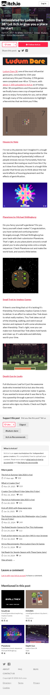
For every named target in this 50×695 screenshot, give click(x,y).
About (6, 669)
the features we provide (28, 462)
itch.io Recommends (15, 35)
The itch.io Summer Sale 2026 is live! (17, 474)
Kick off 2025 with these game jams (16, 508)
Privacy (36, 683)
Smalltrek (5, 611)
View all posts (6, 560)
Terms (20, 683)
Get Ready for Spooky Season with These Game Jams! (24, 552)
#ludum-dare (12, 430)
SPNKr (21, 32)
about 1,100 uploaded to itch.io (17, 84)
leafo (27, 651)
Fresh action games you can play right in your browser (24, 535)
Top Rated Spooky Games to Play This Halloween (22, 527)
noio (27, 616)
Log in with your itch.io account (13, 575)
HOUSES (29, 611)
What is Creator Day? (10, 483)
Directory (7, 683)
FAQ (20, 669)
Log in (43, 3)
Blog (35, 669)
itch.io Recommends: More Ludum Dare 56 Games (23, 544)
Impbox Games (6, 616)
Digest (37, 32)
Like (9, 44)
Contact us (9, 673)
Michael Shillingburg (8, 651)
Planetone (5, 646)
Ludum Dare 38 (10, 71)
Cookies (6, 688)
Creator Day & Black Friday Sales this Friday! (20, 491)
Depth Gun (30, 646)
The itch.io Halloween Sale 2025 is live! (18, 499)
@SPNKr (28, 32)
